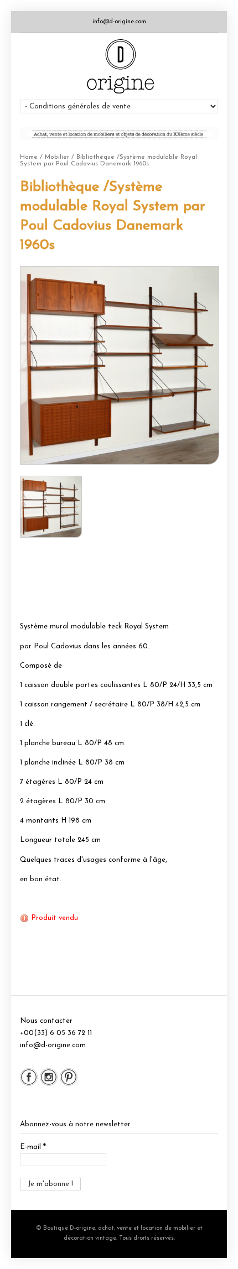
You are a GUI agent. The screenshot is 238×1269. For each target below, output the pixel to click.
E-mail (33, 1147)
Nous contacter (46, 1020)
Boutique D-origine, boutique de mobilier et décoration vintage (119, 66)
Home (29, 157)
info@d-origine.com (119, 22)
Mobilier (57, 157)
